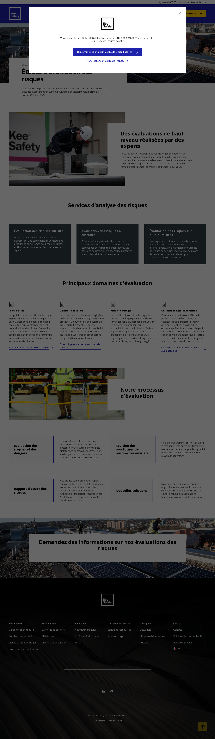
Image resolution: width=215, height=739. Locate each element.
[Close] (180, 13)
